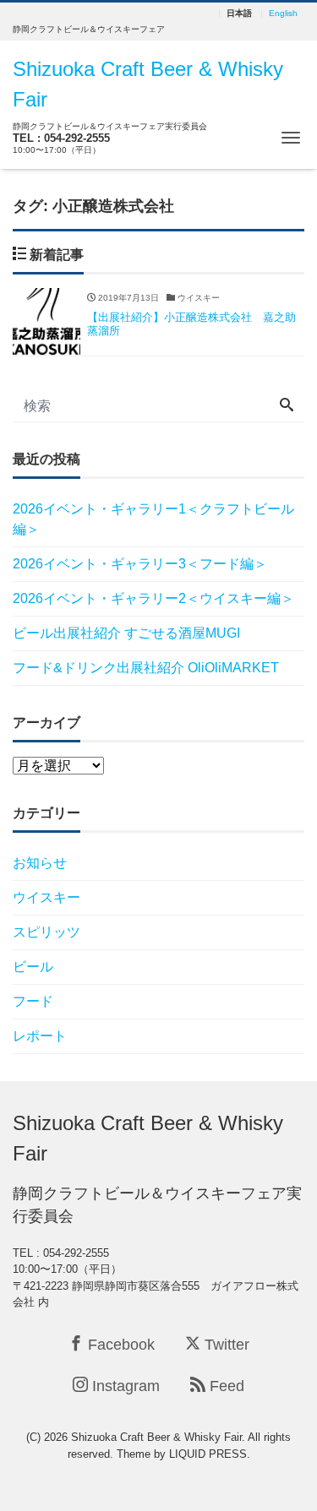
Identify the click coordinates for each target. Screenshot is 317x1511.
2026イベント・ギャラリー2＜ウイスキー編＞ (153, 598)
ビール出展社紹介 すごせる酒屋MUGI (126, 633)
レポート (40, 1036)
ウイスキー (46, 897)
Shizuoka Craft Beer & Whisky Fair (148, 1138)
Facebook (119, 1344)
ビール (33, 966)
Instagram (124, 1386)
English (283, 13)
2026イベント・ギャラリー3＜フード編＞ (140, 564)
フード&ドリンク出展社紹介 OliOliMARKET (146, 667)
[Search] (286, 406)
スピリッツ (46, 932)
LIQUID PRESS (208, 1454)
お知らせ (40, 863)
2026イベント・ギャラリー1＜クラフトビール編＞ (153, 519)
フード (33, 1001)
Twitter (224, 1344)
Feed (224, 1386)
